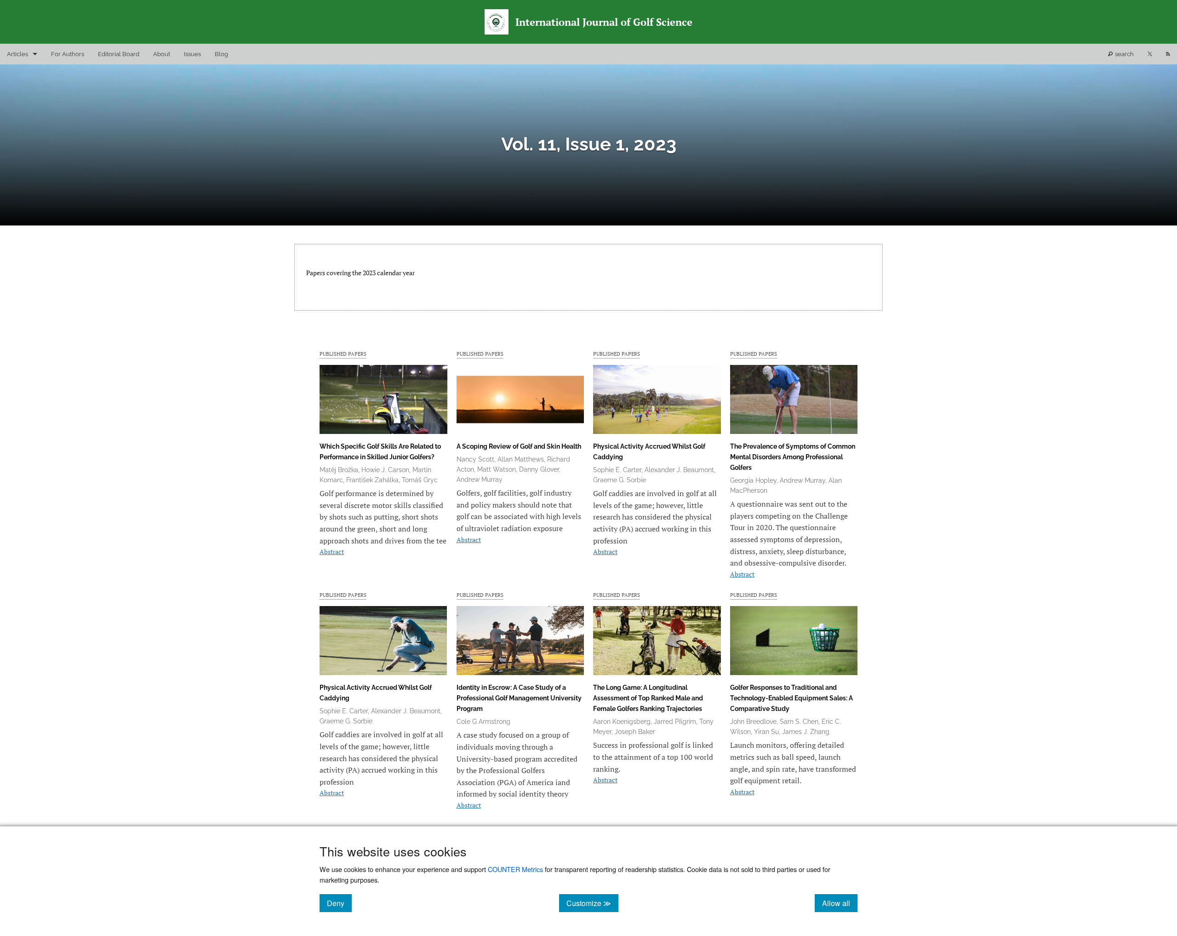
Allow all (839, 902)
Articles (17, 54)
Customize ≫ (592, 902)
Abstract (332, 551)
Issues (192, 54)
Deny (339, 902)
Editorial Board (118, 54)
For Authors (67, 54)
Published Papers (343, 353)
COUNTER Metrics (515, 869)
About (161, 54)
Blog (221, 54)
